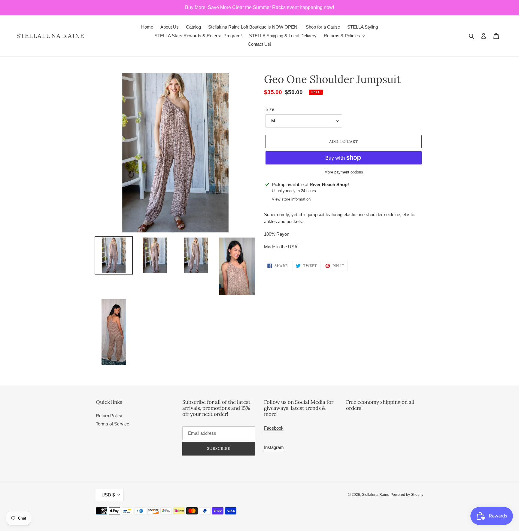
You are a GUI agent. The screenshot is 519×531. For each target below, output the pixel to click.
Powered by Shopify (406, 495)
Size (270, 109)
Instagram (274, 447)
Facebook (274, 428)
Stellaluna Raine (50, 35)
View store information (291, 199)
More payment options (343, 172)
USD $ (108, 494)
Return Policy (109, 415)
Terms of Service (112, 423)
